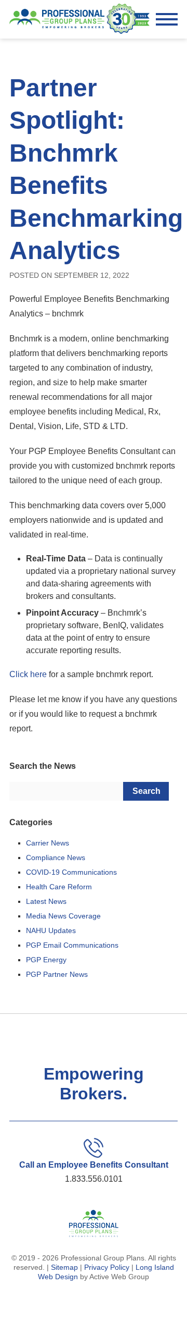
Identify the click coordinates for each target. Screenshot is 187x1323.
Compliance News (55, 857)
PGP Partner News (57, 974)
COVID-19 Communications (71, 872)
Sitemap (64, 1267)
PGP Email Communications (72, 945)
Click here (28, 674)
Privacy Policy (106, 1267)
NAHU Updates (51, 930)
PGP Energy (46, 960)
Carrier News (47, 843)
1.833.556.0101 (94, 1178)
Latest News (46, 901)
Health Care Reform (59, 887)
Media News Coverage (63, 916)
